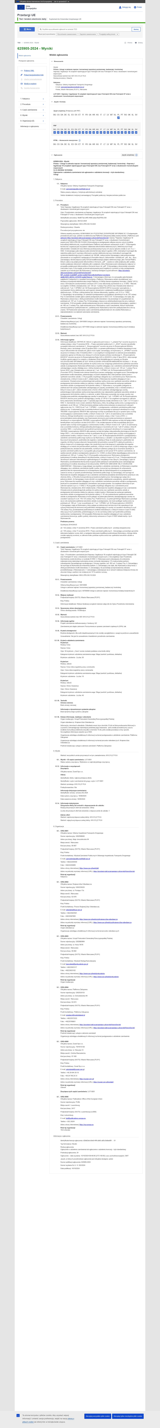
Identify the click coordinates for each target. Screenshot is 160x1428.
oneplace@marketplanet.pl (75, 1015)
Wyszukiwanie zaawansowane (66, 34)
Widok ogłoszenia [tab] (25, 55)
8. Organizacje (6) (27, 121)
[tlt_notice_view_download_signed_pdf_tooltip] (118, 117)
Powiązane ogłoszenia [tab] (26, 61)
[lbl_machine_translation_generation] (80, 140)
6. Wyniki (24, 115)
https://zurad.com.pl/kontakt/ (103, 1082)
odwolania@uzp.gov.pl (74, 910)
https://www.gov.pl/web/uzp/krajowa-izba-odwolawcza (98, 919)
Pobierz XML (29, 71)
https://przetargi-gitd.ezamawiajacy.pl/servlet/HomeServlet (114, 871)
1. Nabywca (25, 99)
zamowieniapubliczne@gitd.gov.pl (72, 87)
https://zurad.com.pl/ (86, 1079)
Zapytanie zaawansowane (88, 34)
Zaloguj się (126, 7)
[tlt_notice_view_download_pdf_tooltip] (54, 132)
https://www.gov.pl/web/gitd (89, 868)
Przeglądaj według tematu (107, 34)
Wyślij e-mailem (30, 84)
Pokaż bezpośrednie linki (34, 75)
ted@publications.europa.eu (76, 1118)
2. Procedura (25, 104)
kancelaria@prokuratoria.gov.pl (77, 964)
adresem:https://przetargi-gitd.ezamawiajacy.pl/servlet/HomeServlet (85, 238)
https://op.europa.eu (86, 1125)
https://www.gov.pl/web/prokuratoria (92, 973)
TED (18, 43)
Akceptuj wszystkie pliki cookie (98, 1416)
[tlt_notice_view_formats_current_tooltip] (136, 155)
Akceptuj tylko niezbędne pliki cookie (128, 1416)
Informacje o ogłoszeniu (29, 126)
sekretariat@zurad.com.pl (75, 1069)
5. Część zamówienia (28, 110)
